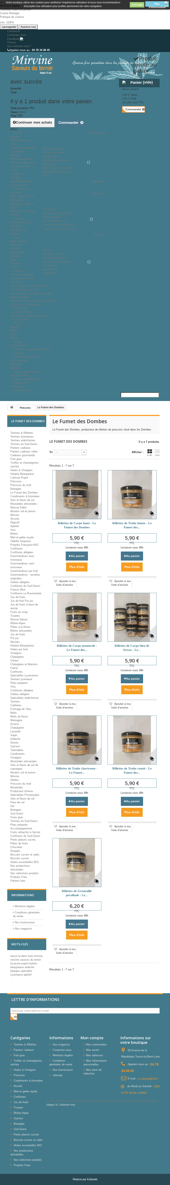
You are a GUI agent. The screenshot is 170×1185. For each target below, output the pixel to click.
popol (25, 963)
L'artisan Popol (19, 477)
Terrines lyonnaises (22, 158)
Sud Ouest (16, 813)
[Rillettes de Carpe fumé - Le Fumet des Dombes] (77, 494)
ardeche (29, 967)
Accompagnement (21, 828)
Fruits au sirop (19, 612)
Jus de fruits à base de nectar (28, 315)
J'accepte (137, 4)
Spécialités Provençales (24, 794)
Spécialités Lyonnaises (24, 675)
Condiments (17, 753)
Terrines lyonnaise (21, 679)
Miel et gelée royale (22, 537)
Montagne (16, 244)
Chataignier (17, 252)
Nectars (15, 641)
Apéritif (14, 330)
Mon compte (91, 1037)
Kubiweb (92, 1179)
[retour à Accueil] (12, 407)
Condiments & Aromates (20, 190)
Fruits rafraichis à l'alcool (25, 832)
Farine (14, 668)
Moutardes (16, 787)
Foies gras (16, 817)
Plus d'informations (157, 4)
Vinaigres (16, 653)
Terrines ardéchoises (22, 162)
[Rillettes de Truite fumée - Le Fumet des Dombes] (132, 494)
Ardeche (15, 263)
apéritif (27, 974)
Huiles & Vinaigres (16, 175)
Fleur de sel (17, 802)
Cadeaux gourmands (22, 455)
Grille (149, 455)
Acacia (14, 248)
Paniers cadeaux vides (24, 451)
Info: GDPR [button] (7, 22)
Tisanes (18, 341)
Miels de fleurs (19, 241)
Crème (14, 660)
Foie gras (16, 459)
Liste (157, 455)
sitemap (57, 1075)
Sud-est (15, 746)
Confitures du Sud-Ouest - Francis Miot (33, 300)
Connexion (13, 31)
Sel (12, 806)
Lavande (15, 256)
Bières (14, 533)
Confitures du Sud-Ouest (25, 835)
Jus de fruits (20, 308)
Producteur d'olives (21, 791)
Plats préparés (19, 682)
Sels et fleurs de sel (22, 196)
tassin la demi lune (22, 956)
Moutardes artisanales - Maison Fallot (22, 203)
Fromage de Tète (20, 709)
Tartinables (16, 750)
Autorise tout (28, 26)
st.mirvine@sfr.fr (148, 1078)
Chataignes (17, 656)
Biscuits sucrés (19, 858)
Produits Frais (21, 382)
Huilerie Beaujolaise (22, 181)
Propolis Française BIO (24, 544)
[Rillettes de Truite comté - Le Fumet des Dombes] (132, 740)
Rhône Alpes (18, 623)
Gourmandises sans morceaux (28, 285)
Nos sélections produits (24, 873)
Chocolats (16, 364)
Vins (13, 334)
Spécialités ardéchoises (24, 697)
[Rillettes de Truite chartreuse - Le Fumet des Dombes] (77, 740)
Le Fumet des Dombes (24, 492)
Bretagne (15, 226)
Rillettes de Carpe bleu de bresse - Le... (132, 647)
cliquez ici (52, 1104)
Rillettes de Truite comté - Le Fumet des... (132, 770)
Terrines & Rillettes (17, 153)
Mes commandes (96, 1044)
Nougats (15, 850)
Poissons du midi (20, 222)
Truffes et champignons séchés (32, 349)
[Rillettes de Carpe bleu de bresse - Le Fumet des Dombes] (132, 617)
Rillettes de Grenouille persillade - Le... (77, 893)
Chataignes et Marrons (24, 664)
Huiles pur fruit (19, 649)
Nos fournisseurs (23, 390)
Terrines (15, 701)
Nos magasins (23, 928)
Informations (22, 895)
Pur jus (14, 638)
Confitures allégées (21, 274)
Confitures (19, 270)
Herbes (14, 779)
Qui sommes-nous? (19, 46)
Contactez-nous (16, 34)
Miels (16, 237)
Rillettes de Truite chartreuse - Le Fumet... (76, 770)
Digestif (14, 326)
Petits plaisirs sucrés (25, 356)
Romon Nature (19, 619)
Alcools (17, 323)
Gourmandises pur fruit (24, 289)
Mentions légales (24, 906)
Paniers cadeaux (16, 134)
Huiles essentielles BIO (24, 862)
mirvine (38, 956)
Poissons (18, 218)
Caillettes (16, 705)
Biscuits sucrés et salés (27, 371)
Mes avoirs (92, 1049)
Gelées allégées (20, 297)
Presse (11, 42)
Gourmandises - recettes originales (31, 293)
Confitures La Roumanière (25, 593)
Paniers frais (18, 880)
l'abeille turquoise (20, 541)
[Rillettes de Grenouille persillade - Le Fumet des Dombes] (77, 862)
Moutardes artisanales (23, 761)
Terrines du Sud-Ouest (23, 444)
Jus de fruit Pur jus (21, 312)
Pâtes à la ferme (20, 626)
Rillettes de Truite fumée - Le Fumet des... (132, 525)
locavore (15, 963)
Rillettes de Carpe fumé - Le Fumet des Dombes (77, 525)
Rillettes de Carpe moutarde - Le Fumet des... (77, 647)
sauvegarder (9, 26)
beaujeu (15, 970)
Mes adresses (94, 1055)
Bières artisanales (21, 630)
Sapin (13, 259)
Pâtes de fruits (19, 360)
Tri (51, 452)
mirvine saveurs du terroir (25, 959)
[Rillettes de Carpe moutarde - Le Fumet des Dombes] (77, 617)
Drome (14, 742)
